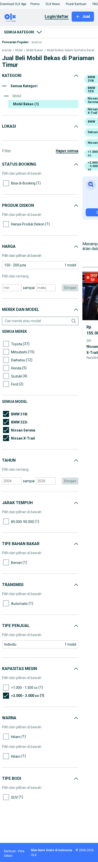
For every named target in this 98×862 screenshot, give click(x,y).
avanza (36, 42)
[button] (13, 4)
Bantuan (10, 851)
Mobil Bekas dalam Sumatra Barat (70, 50)
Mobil (19, 50)
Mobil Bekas (34, 50)
